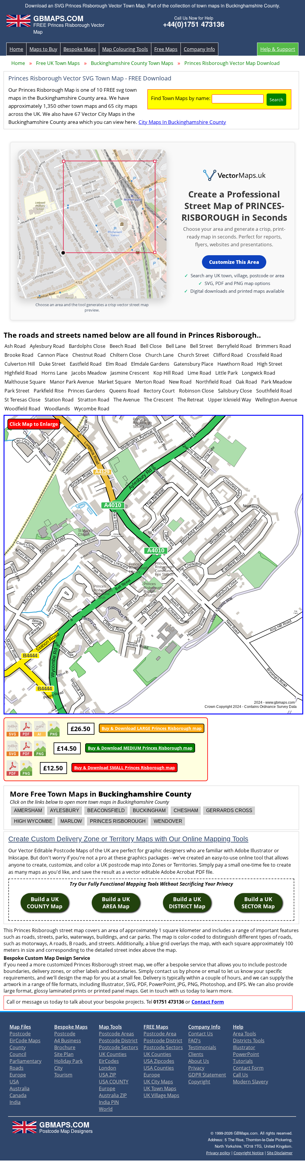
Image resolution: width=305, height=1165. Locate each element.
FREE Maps (156, 1027)
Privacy (196, 1068)
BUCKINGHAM (149, 810)
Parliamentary (25, 1061)
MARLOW (71, 821)
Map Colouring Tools (125, 49)
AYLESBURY (64, 810)
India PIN (109, 1102)
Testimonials (202, 1047)
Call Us (240, 1074)
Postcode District (118, 1040)
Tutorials (243, 1061)
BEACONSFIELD (106, 810)
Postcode (20, 1033)
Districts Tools (248, 1040)
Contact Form (208, 1002)
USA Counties (159, 1068)
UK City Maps (158, 1081)
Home (16, 49)
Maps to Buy (43, 49)
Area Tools (244, 1033)
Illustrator (244, 1047)
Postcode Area (160, 1033)
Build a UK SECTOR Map (258, 902)
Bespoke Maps (79, 49)
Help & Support (277, 49)
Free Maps (166, 49)
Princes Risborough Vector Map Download (232, 63)
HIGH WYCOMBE (33, 821)
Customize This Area (234, 262)
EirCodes (109, 1061)
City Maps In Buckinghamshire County (182, 122)
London (107, 1068)
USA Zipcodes (159, 1061)
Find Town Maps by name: (181, 98)
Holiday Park (68, 1061)
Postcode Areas (116, 1033)
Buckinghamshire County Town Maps (132, 63)
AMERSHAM (28, 810)
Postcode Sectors (118, 1047)
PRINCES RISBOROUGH (118, 821)
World (106, 1109)
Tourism (63, 1074)
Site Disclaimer (279, 1152)
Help (238, 1027)
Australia (19, 1088)
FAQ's (194, 1040)
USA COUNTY (113, 1081)
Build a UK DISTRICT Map (187, 902)
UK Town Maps (160, 1088)
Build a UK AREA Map (116, 902)
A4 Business (67, 1040)
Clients (195, 1054)
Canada (18, 1095)
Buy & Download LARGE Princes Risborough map (152, 728)
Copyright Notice (249, 1152)
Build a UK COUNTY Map (44, 902)
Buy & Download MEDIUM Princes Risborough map (140, 748)
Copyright (199, 1081)
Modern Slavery (250, 1081)
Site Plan (64, 1054)
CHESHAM (186, 810)
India (15, 1102)
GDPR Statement (207, 1074)
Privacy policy (218, 1152)
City (58, 1068)
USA (14, 1081)
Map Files (20, 1027)
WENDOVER (168, 821)
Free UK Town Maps (58, 63)
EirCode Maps (25, 1040)
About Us (198, 1061)
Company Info (199, 49)
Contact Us (200, 1033)
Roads (17, 1068)
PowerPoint (246, 1054)
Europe (18, 1074)
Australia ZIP (113, 1095)
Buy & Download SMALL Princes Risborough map (124, 767)
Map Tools (110, 1027)
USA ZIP (107, 1074)
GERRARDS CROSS (229, 810)
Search (276, 99)
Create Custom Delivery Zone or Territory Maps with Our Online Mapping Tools (128, 839)
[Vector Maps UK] (234, 175)
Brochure (64, 1047)
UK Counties (113, 1054)
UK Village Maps (161, 1095)
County (18, 1047)
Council (18, 1054)
